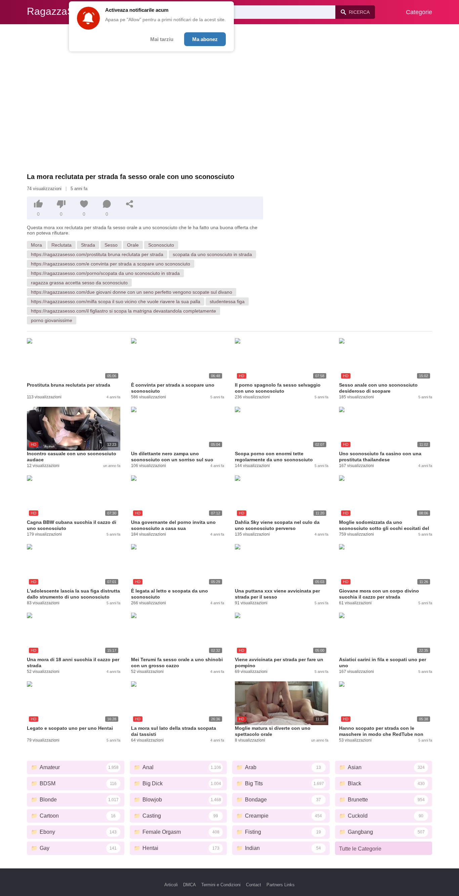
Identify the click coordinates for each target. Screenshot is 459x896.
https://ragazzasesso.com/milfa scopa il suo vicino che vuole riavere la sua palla (115, 301)
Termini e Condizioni (221, 884)
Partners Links (280, 884)
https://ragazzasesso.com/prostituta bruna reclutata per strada (97, 254)
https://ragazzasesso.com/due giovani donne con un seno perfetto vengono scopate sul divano (131, 292)
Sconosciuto (161, 245)
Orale (133, 245)
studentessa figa (227, 301)
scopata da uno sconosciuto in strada (212, 254)
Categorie (419, 12)
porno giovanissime (51, 320)
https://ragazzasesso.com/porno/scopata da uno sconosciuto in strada (105, 273)
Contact (253, 884)
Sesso (111, 245)
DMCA (189, 884)
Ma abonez (205, 39)
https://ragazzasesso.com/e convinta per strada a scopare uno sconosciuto (110, 263)
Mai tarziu (161, 39)
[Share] (129, 203)
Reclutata (61, 245)
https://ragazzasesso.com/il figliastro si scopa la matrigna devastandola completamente (123, 311)
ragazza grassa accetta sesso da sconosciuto (79, 282)
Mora (36, 245)
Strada (88, 245)
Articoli (171, 884)
